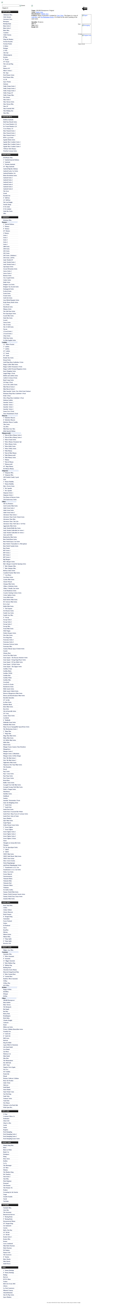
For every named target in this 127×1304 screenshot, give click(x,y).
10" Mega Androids (8, 166)
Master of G (6, 68)
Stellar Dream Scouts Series (10, 825)
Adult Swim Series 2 (9, 512)
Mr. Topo (5, 73)
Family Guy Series (8, 613)
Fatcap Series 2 (7, 622)
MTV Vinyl (6, 1065)
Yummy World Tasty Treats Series (10, 896)
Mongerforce (6, 749)
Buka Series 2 (7, 28)
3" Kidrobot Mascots (9, 417)
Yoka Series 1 (7, 99)
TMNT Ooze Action (8, 858)
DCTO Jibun (7, 1279)
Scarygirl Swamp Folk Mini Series (10, 787)
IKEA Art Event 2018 (9, 1283)
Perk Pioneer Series (8, 75)
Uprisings (6, 1201)
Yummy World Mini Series (10, 892)
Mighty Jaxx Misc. (8, 950)
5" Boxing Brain (7, 1217)
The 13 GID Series (8, 327)
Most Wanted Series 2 (9, 133)
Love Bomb (6, 1049)
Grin (4, 479)
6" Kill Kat (6, 198)
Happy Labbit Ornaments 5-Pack (10, 366)
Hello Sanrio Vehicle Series (10, 691)
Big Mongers (6, 559)
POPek (5, 996)
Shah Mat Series (7, 318)
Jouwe (5, 927)
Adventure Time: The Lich (10, 521)
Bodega (5, 1275)
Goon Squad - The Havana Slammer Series (10, 657)
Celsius (5, 907)
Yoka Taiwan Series (8, 102)
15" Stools (6, 353)
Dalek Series (6, 282)
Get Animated (7, 1225)
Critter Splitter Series (9, 595)
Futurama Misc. (7, 646)
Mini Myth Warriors (9, 1246)
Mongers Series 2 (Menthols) (10, 753)
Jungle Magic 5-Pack (9, 373)
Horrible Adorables (8, 698)
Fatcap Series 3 (7, 624)
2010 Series (6, 249)
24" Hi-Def (6, 1234)
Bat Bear (5, 1011)
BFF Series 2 (6, 552)
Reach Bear (6, 780)
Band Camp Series (8, 380)
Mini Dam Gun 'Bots (9, 429)
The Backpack (7, 1007)
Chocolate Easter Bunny (10, 969)
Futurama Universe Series (10, 644)
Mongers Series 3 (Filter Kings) (10, 756)
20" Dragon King (8, 1223)
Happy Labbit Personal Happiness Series (10, 369)
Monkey (5, 1170)
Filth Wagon (6, 631)
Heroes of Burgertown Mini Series (10, 693)
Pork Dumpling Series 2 (10, 1136)
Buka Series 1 (7, 26)
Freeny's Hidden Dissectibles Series (10, 1029)
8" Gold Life (6, 1036)
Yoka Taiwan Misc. (8, 104)
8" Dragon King (7, 916)
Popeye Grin (6, 1252)
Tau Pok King (7, 1094)
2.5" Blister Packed (8, 344)
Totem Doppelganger (9, 863)
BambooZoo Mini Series (10, 537)
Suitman (5, 84)
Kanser (5, 1241)
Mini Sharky (6, 1261)
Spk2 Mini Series (8, 820)
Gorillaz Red (6, 675)
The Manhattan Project (47, 17)
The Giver (6, 191)
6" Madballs (6, 720)
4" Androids (6, 162)
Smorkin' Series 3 (8, 407)
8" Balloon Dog (7, 965)
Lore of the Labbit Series (10, 384)
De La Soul (6, 604)
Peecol (5, 769)
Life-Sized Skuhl (8, 1047)
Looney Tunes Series (9, 715)
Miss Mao (6, 1058)
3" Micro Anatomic (8, 956)
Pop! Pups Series (8, 776)
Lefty (4, 66)
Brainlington (6, 1016)
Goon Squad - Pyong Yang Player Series (10, 660)
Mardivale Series (8, 307)
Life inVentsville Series (9, 711)
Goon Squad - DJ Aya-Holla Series (10, 662)
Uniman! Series (7, 1098)
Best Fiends (6, 548)
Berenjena (6, 21)
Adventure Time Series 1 (10, 515)
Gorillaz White (7, 677)
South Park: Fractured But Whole (10, 811)
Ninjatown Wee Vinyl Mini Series (10, 765)
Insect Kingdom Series (9, 371)
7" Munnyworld (7, 464)
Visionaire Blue (7, 881)
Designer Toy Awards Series (10, 286)
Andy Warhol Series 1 (9, 262)
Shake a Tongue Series (9, 789)
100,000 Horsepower (9, 1000)
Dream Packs (7, 360)
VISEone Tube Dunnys (9, 148)
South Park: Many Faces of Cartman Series (10, 814)
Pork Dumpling (7, 1132)
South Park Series (8, 809)
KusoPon (5, 930)
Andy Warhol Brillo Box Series (10, 528)
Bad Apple (6, 1009)
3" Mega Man (7, 731)
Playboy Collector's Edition (10, 1078)
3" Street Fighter (8, 827)
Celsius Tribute (7, 910)
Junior (5, 1127)
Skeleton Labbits (8, 400)
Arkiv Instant (7, 17)
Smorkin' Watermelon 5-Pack (10, 800)
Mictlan (5, 932)
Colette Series (7, 280)
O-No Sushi (6, 206)
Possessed (5, 1183)
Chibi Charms (7, 35)
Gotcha (5, 1228)
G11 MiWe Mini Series (9, 740)
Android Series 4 (8, 184)
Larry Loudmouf (8, 1243)
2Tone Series (6, 336)
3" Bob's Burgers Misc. (9, 566)
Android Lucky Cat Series (10, 171)
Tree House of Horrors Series (10, 497)
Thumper (6, 845)
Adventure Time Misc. (9, 519)
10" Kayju (6, 61)
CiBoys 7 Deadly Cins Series (10, 588)
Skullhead (6, 796)
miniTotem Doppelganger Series (10, 865)
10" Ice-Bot (6, 700)
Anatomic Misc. (7, 954)
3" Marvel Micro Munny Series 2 (10, 437)
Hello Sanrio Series (8, 689)
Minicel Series (7, 934)
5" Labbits (6, 346)
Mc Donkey (6, 1250)
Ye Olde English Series (9, 340)
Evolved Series (7, 291)
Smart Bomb (7, 1089)
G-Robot (5, 46)
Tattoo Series (7, 322)
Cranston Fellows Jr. (9, 1116)
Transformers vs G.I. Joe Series (10, 869)
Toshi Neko (6, 1096)
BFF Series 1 (6, 550)
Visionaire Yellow (8, 885)
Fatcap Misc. (7, 626)
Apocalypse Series (8, 266)
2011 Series (6, 251)
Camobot (5, 32)
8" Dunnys (6, 228)
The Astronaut (7, 1212)
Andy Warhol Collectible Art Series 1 (10, 530)
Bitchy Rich (6, 1013)
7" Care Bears (7, 575)
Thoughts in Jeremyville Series (10, 843)
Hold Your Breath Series (10, 122)
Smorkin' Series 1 (8, 402)
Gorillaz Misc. (7, 680)
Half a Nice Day (7, 1230)
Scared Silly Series (8, 315)
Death (5, 1025)
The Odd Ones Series (9, 311)
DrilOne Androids (8, 119)
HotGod (5, 1040)
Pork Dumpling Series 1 (10, 1134)
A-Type (5, 1114)
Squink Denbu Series (9, 140)
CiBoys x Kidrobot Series (10, 586)
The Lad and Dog (8, 64)
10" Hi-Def (6, 1232)
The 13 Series (7, 324)
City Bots (5, 426)
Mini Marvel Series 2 (9, 389)
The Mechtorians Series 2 (10, 729)
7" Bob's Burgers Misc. (9, 568)
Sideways (5, 1085)
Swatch (5, 320)
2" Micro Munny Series (9, 444)
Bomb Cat (6, 1152)
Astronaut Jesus (7, 19)
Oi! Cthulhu (6, 1071)
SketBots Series (7, 794)
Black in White (7, 1150)
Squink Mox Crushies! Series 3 (10, 146)
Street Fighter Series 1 (9, 831)
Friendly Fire (7, 1031)
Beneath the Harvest (9, 1214)
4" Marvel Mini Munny (10, 453)
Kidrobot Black (7, 704)
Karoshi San (6, 195)
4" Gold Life (6, 1033)
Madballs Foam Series (9, 722)
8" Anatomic (6, 958)
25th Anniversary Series (10, 499)
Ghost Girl (6, 1121)
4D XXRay (6, 985)
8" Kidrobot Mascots (9, 420)
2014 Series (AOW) (8, 257)
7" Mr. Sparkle (7, 490)
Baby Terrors (7, 1004)
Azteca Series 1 (7, 271)
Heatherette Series (8, 686)
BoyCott (5, 1277)
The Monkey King (8, 1172)
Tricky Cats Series (8, 872)
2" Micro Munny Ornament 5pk (10, 442)
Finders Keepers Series (9, 633)
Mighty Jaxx (45, 14)
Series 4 (5, 242)
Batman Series (7, 275)
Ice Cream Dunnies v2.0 (10, 126)
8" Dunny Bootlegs (8, 1272)
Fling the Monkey (8, 39)
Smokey (5, 798)
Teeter (5, 840)
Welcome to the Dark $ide (10, 1105)
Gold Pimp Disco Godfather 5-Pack (10, 362)
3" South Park (7, 805)
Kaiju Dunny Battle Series (10, 302)
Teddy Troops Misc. (8, 95)
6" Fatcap (6, 617)
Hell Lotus (6, 1038)
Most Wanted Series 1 (9, 131)
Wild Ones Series (8, 338)
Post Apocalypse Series (9, 313)
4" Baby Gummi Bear (9, 974)
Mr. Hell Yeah (7, 1062)
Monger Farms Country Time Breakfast (10, 747)
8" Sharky (6, 1257)
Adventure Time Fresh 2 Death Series (10, 517)
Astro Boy (6, 1210)
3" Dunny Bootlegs (8, 1270)
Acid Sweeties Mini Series (10, 506)
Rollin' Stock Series (8, 782)
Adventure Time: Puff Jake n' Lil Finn (10, 523)
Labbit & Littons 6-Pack (10, 378)
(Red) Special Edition (9, 431)
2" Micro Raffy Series (9, 446)
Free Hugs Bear (7, 637)
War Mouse (6, 1103)
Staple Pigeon (7, 823)
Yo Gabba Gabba (8, 890)
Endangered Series (8, 289)
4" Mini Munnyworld (9, 455)
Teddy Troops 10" (8, 93)
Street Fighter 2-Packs (9, 838)
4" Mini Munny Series (9, 457)
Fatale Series (6, 293)
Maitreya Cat (7, 1054)
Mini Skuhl (6, 1056)
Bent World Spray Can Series (10, 541)
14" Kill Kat (6, 200)
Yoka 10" (5, 106)
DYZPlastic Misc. (8, 157)
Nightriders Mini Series (9, 762)
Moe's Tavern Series (8, 486)
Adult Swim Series (8, 510)
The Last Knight (8, 202)
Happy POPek (7, 989)
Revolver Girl (7, 943)
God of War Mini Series (10, 655)
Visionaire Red (7, 883)
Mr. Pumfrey (7, 1174)
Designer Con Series (8, 284)
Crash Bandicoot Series (9, 590)
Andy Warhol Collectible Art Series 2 (10, 532)
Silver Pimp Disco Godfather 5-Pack (10, 398)
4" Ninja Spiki (7, 939)
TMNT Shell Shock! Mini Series (10, 856)
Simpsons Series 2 (8, 495)
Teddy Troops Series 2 (9, 88)
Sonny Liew (39, 12)
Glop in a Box (7, 1123)
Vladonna (6, 887)
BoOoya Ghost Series (9, 570)
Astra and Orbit (7, 535)
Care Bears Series (8, 577)
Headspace (6, 1154)
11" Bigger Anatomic (9, 961)
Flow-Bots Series (8, 635)
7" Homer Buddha (8, 484)
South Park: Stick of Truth (10, 816)
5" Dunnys (6, 226)
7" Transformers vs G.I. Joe (10, 867)
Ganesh (5, 651)
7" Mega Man (7, 733)
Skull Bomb (6, 1087)
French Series (7, 295)
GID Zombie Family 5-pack (10, 477)
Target (5, 1194)
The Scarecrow (7, 1254)
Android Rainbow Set (9, 173)
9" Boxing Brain (7, 1219)
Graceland (6, 682)
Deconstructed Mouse (9, 1221)
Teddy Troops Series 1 (9, 86)
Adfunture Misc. (8, 15)
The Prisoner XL (8, 1187)
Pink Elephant (7, 1181)
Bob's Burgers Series (9, 561)
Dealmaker (6, 1118)
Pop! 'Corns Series (8, 773)
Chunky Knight (7, 1020)
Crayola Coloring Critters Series (10, 593)
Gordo (5, 1125)
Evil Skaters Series (8, 610)
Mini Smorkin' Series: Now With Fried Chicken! (10, 391)
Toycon (5, 329)
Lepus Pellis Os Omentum (10, 1045)
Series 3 (5, 240)
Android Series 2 (8, 180)
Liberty (5, 1286)
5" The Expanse (7, 608)
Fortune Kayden (8, 41)
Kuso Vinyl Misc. (8, 905)
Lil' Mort (5, 1167)
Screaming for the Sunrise (10, 1192)
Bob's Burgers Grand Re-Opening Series (10, 564)
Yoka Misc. (6, 113)
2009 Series (6, 246)
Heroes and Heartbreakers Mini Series (10, 695)
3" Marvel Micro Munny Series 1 (10, 435)
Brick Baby (6, 1018)
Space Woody (7, 81)
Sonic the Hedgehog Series (10, 802)
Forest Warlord (7, 921)
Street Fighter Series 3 (9, 836)
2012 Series (6, 253)
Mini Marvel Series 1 (9, 387)
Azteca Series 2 (7, 273)
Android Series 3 (8, 182)
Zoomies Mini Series (9, 898)
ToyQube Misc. (7, 1208)
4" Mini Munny (7, 451)
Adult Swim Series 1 (9, 508)
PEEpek (5, 994)
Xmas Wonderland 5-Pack (10, 413)
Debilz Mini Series (8, 606)
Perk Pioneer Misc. (8, 77)
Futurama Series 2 (8, 642)
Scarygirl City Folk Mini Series (10, 785)
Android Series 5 (8, 186)
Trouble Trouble (7, 1196)
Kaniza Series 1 (7, 1237)
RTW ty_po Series (8, 137)
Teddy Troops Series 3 (9, 90)
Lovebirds (6, 718)
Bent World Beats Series (10, 539)
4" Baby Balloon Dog (9, 963)
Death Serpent (7, 914)
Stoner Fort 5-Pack (8, 411)
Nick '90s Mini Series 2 (9, 760)
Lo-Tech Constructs (8, 1288)
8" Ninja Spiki (7, 941)
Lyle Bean (6, 1051)
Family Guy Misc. (8, 615)
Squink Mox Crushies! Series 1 (10, 142)
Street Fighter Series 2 (9, 834)
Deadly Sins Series (8, 358)
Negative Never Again (9, 1067)
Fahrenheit (6, 919)
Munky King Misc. (8, 1145)
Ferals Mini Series (8, 628)
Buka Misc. (6, 30)
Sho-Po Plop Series (8, 1295)
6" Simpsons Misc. (8, 475)
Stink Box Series (7, 211)
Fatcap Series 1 (7, 619)
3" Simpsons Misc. (8, 472)
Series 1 (5, 235)
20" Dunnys (6, 231)
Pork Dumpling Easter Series (10, 1138)
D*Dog (5, 37)
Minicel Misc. (7, 936)
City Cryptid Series (8, 278)
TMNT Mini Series (8, 854)
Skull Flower (7, 1263)
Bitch (4, 1147)
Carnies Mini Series (8, 579)
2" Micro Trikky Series (9, 448)
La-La (5, 1163)
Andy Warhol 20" (8, 260)
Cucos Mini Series (8, 597)
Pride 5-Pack (7, 395)
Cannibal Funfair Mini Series (10, 573)
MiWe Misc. (6, 742)
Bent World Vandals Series (10, 546)
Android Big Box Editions (10, 169)
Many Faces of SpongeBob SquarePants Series (10, 727)
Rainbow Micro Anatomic (10, 978)
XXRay (5, 981)
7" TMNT (6, 849)
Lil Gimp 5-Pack (8, 382)
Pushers (5, 1190)
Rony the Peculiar (8, 1080)
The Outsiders (7, 767)
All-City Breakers (8, 503)
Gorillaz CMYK (7, 673)
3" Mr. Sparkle (7, 488)
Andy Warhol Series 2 (9, 264)
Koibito (5, 1161)
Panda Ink (6, 1074)
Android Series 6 (8, 189)
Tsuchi (5, 1199)
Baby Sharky (7, 1259)
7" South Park (7, 807)
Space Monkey (7, 818)
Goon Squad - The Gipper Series (10, 666)
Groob (5, 193)
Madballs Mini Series (9, 724)
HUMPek (6, 991)
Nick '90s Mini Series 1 (9, 758)
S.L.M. (5, 79)
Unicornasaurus (7, 876)
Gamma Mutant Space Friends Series (10, 648)
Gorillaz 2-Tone (7, 669)
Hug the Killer (7, 1042)
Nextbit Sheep (7, 204)
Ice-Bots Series (7, 702)
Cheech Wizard (7, 581)
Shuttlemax (6, 791)
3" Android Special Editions (10, 160)
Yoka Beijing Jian (8, 111)
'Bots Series (6, 424)
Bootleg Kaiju (7, 23)
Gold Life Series (7, 298)
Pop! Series (6, 771)
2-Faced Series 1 (7, 331)
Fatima (5, 1281)
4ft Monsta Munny (8, 468)
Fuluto (5, 923)
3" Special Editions (8, 224)
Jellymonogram (7, 55)
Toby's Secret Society (9, 860)
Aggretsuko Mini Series (9, 526)
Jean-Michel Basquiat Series (10, 300)
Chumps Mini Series (9, 584)
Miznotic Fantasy (8, 1290)
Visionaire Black (7, 878)
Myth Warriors (7, 1248)
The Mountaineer (8, 1060)
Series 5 (5, 244)
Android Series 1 (8, 177)
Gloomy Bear (7, 653)
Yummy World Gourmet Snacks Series (10, 894)
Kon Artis (6, 709)
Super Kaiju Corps (8, 1092)
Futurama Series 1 (8, 640)
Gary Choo (60, 15)
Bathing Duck (7, 967)
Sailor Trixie (6, 1083)
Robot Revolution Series (10, 175)
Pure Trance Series (8, 778)
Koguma (5, 1129)
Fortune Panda (7, 44)
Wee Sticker (6, 97)
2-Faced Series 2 (7, 333)
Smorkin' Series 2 (8, 404)
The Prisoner (7, 1185)
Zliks (4, 213)
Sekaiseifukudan (8, 1292)
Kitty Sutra (6, 1158)
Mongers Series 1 (8, 751)
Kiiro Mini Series (8, 706)
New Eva (5, 1069)
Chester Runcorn (8, 912)
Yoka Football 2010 (8, 108)
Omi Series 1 (6, 1176)
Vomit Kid (6, 1100)
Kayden (5, 57)
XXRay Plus (6, 983)
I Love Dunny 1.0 (8, 128)
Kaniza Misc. (7, 1239)
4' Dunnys (6, 233)
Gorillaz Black (7, 671)
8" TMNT (6, 852)
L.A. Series (6, 304)
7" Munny (6, 459)
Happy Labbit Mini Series (10, 364)
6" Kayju (6, 59)
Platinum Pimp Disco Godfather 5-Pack (10, 393)
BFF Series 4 (6, 557)
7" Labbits (6, 349)
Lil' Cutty (6, 713)
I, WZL (5, 50)
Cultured (5, 1022)
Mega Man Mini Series (9, 735)
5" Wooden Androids (9, 164)
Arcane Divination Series (10, 269)
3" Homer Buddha (8, 481)
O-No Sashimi (7, 209)
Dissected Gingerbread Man (10, 972)
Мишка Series (7, 309)
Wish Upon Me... (8, 1107)
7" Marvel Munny (8, 462)
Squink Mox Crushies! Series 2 (10, 144)
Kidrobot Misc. (7, 220)
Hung (4, 1156)
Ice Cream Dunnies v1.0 (10, 124)
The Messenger (7, 1165)
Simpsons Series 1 (8, 493)
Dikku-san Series (8, 1027)
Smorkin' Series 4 (8, 409)
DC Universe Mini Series (10, 602)
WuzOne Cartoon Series (10, 151)
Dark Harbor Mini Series (10, 599)
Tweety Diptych (7, 874)
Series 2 (5, 237)
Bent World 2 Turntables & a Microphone (10, 544)
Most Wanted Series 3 (9, 135)
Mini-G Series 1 (7, 70)
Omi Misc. (6, 1179)
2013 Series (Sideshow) (9, 255)
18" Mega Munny (8, 466)
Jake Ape (5, 52)
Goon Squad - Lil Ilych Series (10, 664)
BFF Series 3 (6, 555)
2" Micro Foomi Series (9, 439)
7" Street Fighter (8, 829)
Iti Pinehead (6, 925)
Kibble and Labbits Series (10, 375)
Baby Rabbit (6, 1002)
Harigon (5, 48)
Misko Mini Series (8, 738)
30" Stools (6, 355)
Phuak (5, 1076)
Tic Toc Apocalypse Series (10, 847)
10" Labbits (6, 351)
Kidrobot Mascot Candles (10, 422)
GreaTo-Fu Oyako (8, 684)
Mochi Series (6, 744)
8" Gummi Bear (7, 976)
